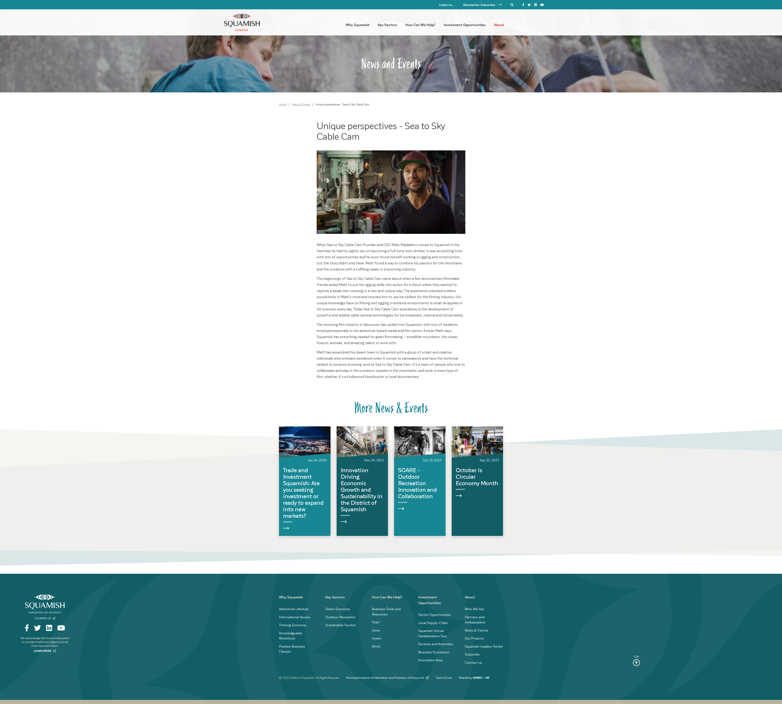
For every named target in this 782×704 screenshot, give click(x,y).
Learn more (43, 650)
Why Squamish (291, 597)
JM (487, 677)
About (283, 104)
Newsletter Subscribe (479, 5)
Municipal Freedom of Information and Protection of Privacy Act (385, 677)
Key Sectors (335, 597)
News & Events (301, 104)
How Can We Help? (387, 597)
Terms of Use (444, 677)
